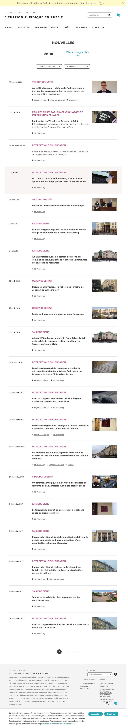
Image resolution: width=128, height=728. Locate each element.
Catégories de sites (96, 674)
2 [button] (66, 651)
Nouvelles (23, 27)
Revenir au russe (88, 3)
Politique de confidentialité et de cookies (58, 723)
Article (49, 53)
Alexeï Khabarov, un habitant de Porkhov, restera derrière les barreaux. (58, 91)
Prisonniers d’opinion (46, 27)
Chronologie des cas (77, 54)
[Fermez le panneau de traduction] (123, 3)
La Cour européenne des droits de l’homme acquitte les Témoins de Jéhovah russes (107, 692)
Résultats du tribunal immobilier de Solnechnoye (58, 205)
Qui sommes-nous (88, 683)
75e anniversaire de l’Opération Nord (107, 700)
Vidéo (66, 27)
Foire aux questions (107, 683)
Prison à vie (104, 686)
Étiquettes (98, 27)
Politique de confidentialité (85, 687)
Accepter (95, 714)
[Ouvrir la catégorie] (115, 674)
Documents (81, 27)
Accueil (9, 27)
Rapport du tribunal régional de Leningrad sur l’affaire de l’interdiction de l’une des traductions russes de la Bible (57, 570)
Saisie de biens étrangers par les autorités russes (58, 314)
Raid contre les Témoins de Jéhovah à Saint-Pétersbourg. (60, 124)
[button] (76, 651)
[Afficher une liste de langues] (101, 3)
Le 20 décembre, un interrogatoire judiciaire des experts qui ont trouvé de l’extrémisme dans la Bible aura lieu (60, 456)
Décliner (111, 714)
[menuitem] (8, 27)
